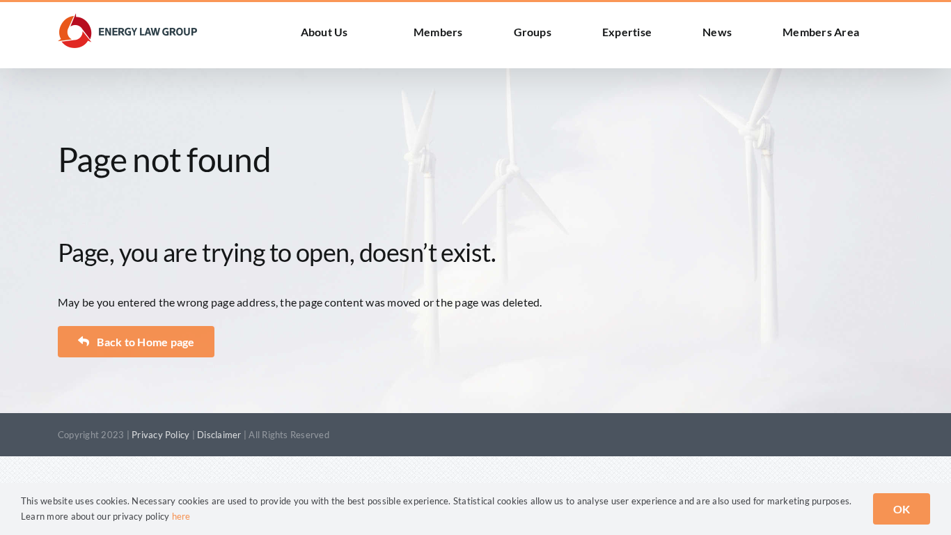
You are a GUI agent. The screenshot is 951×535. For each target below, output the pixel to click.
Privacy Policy (160, 434)
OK (901, 508)
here (181, 516)
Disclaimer (219, 434)
